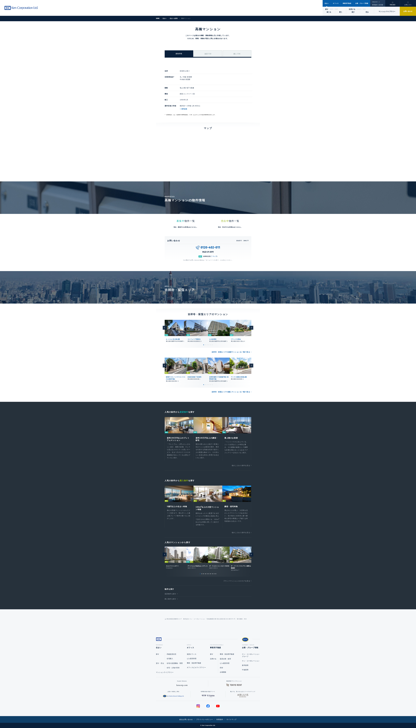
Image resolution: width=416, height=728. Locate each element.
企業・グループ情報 (361, 3)
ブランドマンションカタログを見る (236, 581)
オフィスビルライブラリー (196, 667)
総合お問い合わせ (186, 719)
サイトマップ (231, 719)
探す (327, 9)
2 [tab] (205, 384)
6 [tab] (212, 384)
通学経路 (184, 109)
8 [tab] (212, 573)
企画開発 (223, 672)
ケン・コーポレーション (251, 661)
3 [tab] (203, 573)
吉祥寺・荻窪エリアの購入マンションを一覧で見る (231, 392)
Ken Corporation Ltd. (21, 8)
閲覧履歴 (393, 5)
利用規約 (219, 719)
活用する (352, 9)
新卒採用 (245, 665)
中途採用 (245, 670)
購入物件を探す (170, 599)
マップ (215, 256)
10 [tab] (215, 573)
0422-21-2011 (208, 252)
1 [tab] (203, 384)
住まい (327, 3)
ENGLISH (374, 2)
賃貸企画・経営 (225, 659)
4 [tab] (205, 573)
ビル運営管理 (191, 658)
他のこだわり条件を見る (241, 465)
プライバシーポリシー (204, 719)
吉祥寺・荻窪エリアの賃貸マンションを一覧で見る (231, 352)
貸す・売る (160, 663)
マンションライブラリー (387, 11)
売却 (221, 668)
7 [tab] (210, 573)
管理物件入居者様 (377, 5)
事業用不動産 (347, 3)
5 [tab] (210, 384)
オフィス (336, 3)
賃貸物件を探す (170, 594)
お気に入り (408, 5)
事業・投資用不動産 (194, 663)
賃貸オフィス (191, 654)
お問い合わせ (407, 11)
